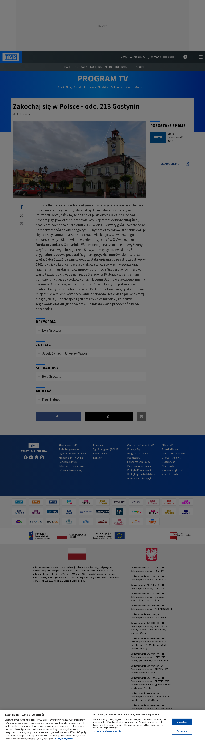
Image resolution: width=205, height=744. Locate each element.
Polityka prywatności (65, 738)
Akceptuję (182, 722)
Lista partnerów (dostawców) (107, 731)
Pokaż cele (182, 731)
